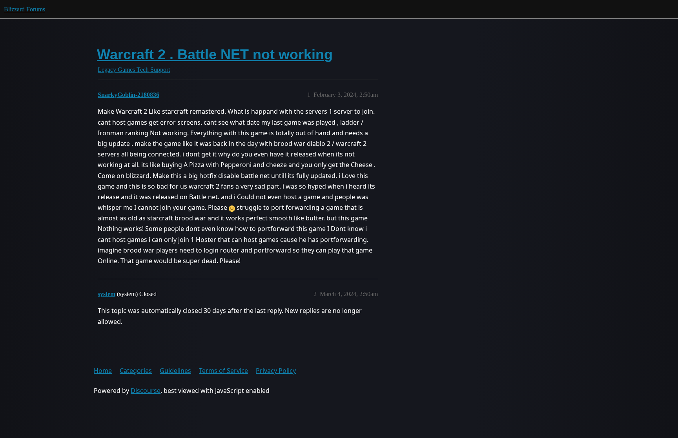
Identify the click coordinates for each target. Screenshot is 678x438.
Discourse (145, 390)
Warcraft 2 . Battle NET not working (215, 54)
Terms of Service (223, 370)
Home (103, 370)
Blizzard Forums (24, 9)
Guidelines (175, 370)
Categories (136, 370)
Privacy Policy (276, 370)
